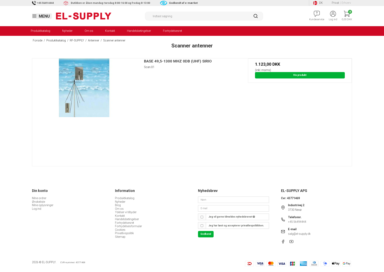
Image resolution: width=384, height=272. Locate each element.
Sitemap (120, 236)
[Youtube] (291, 242)
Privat (335, 2)
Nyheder (67, 30)
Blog (118, 205)
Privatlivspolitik (124, 233)
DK (321, 2)
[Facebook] (283, 242)
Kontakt (110, 30)
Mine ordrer (39, 198)
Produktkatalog (40, 30)
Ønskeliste (38, 201)
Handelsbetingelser (139, 30)
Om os (89, 30)
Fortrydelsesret (172, 30)
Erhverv (346, 2)
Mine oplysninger (42, 205)
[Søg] (255, 17)
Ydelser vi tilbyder (126, 212)
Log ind (36, 208)
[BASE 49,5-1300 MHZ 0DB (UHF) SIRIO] (84, 110)
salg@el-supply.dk (299, 233)
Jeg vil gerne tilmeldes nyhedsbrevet (230, 216)
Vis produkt (299, 75)
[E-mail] (233, 208)
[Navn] (233, 199)
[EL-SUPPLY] (83, 16)
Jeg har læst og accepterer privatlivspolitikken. (236, 225)
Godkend (205, 234)
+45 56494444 (297, 221)
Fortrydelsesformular (128, 226)
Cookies (120, 229)
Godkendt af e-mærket (183, 2)
